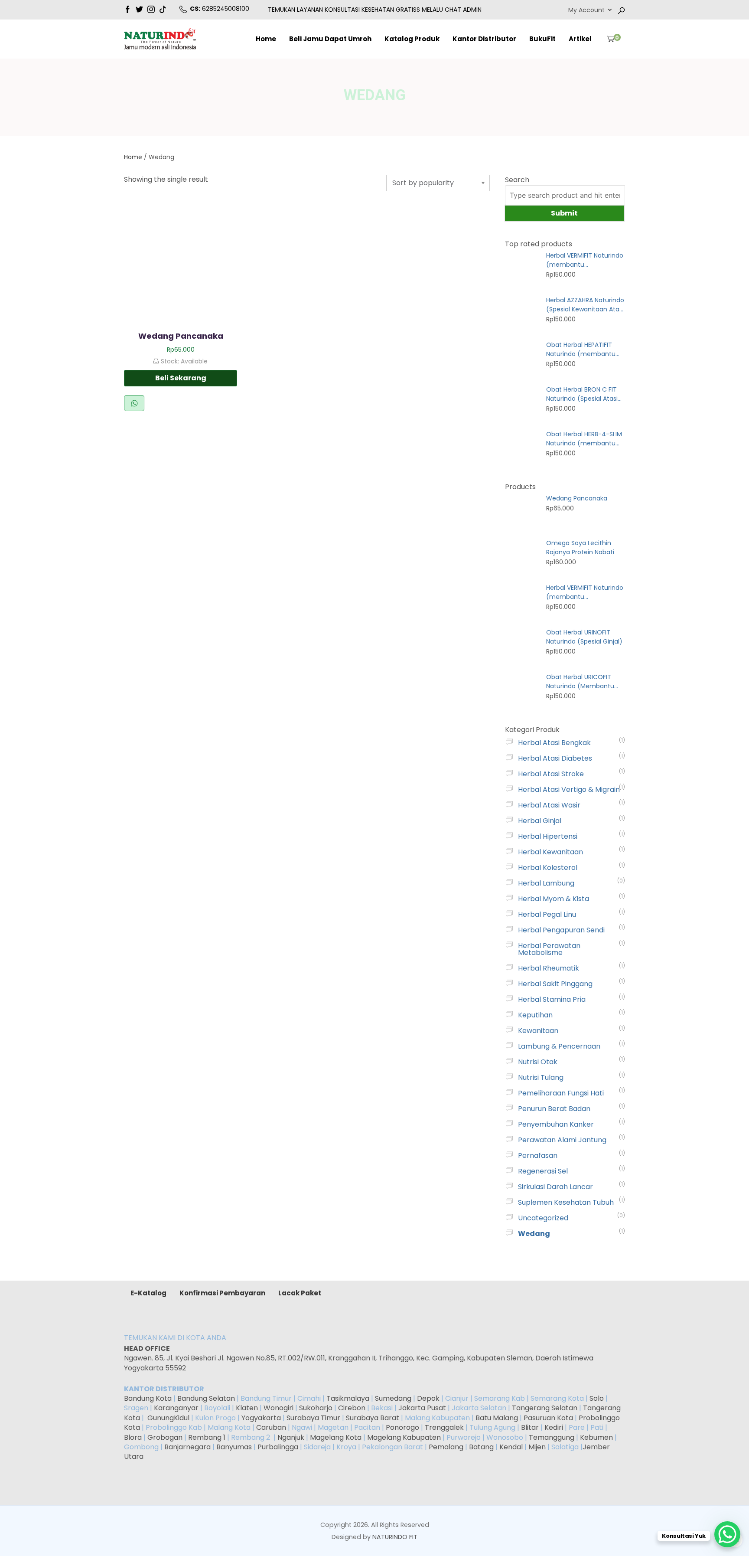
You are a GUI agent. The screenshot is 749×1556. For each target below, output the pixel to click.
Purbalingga (277, 1447)
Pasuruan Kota (548, 1418)
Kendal (511, 1447)
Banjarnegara (187, 1447)
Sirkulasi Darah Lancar (555, 1187)
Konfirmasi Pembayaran (222, 1293)
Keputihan (535, 1015)
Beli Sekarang (180, 378)
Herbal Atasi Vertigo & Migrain (569, 789)
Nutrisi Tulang (540, 1077)
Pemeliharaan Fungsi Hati (561, 1093)
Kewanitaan (538, 1031)
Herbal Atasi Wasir (549, 805)
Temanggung (551, 1437)
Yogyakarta (261, 1418)
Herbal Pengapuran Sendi (561, 930)
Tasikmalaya (347, 1398)
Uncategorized (543, 1218)
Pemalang (446, 1447)
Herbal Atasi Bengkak (554, 743)
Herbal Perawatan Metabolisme (549, 949)
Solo (597, 1398)
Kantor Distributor (484, 38)
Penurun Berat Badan (554, 1109)
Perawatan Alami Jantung (562, 1140)
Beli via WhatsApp (134, 403)
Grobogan (164, 1437)
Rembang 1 (206, 1437)
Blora (133, 1437)
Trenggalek (444, 1427)
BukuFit (542, 38)
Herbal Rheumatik (548, 968)
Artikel (580, 38)
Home (266, 38)
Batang (481, 1447)
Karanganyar (176, 1408)
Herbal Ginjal (539, 821)
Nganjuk (290, 1437)
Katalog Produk (412, 38)
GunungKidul (168, 1418)
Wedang (534, 1234)
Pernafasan (537, 1155)
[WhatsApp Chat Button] (727, 1534)
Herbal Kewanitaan (550, 852)
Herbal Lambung (546, 883)
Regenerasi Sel (543, 1171)
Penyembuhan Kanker (556, 1124)
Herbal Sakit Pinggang (555, 984)
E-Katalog (148, 1293)
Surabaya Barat (372, 1418)
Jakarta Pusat (422, 1408)
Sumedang (393, 1398)
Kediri (553, 1427)
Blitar (530, 1427)
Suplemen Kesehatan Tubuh (566, 1202)
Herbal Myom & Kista (553, 899)
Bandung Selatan (206, 1398)
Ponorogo (402, 1427)
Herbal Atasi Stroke (551, 774)
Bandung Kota (148, 1398)
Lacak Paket (299, 1293)
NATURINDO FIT (394, 1537)
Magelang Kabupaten (404, 1437)
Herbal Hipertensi (547, 836)
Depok (428, 1398)
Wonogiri (278, 1408)
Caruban (271, 1427)
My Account (586, 10)
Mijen (537, 1447)
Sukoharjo (314, 1408)
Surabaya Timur (313, 1418)
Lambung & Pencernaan (559, 1046)
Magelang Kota (335, 1437)
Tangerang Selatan (544, 1408)
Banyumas (234, 1447)
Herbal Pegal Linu (547, 914)
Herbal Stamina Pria (552, 999)
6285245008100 (225, 8)
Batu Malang (496, 1418)
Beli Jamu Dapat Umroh (330, 38)
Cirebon (351, 1408)
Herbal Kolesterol (547, 868)
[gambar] (127, 8)
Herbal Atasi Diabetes (555, 758)
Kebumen (596, 1437)
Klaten (247, 1408)
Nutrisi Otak (537, 1062)
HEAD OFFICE (147, 1348)
